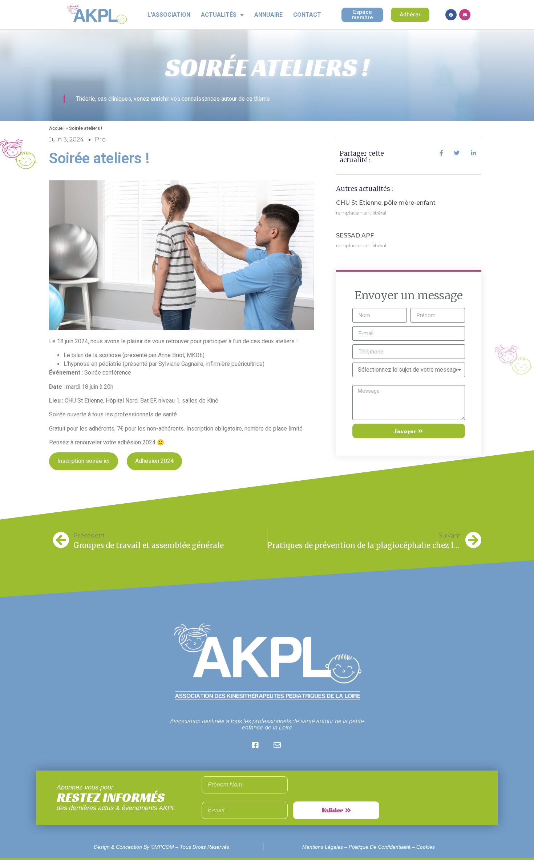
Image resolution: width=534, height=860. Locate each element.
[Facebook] (451, 14)
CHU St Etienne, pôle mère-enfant (386, 202)
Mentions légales (322, 847)
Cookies (425, 847)
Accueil (57, 128)
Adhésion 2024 (154, 460)
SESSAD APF (355, 235)
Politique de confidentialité (379, 847)
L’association (168, 14)
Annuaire (268, 14)
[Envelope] (464, 14)
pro (100, 139)
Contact (307, 14)
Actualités (218, 14)
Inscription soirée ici (83, 460)
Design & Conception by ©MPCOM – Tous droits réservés (161, 847)
